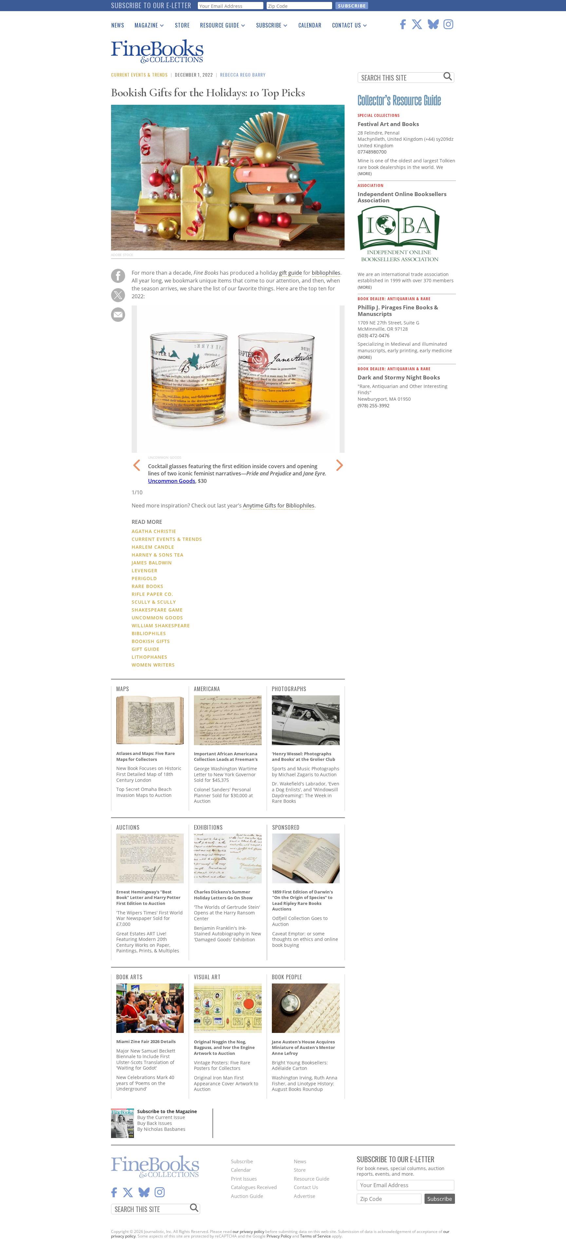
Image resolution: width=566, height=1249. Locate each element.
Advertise (304, 1196)
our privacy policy (248, 1231)
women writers (153, 665)
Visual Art (207, 977)
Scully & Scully (154, 602)
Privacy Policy (279, 1236)
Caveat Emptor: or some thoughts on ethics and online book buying (305, 939)
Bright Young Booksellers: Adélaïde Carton (300, 1065)
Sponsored (286, 827)
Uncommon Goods (171, 481)
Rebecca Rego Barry (243, 74)
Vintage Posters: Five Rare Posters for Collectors (222, 1065)
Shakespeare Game (157, 610)
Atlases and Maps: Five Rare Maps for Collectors (145, 756)
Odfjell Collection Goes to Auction (300, 921)
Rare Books (147, 586)
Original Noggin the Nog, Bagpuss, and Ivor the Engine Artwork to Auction (224, 1047)
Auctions (128, 827)
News (117, 25)
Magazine (143, 26)
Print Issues (244, 1178)
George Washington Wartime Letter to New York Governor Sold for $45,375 (225, 774)
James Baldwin (152, 563)
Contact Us (344, 26)
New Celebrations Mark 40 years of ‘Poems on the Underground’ (145, 1083)
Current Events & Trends (139, 74)
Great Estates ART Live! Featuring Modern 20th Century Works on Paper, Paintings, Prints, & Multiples (147, 942)
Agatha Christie (154, 531)
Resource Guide (217, 26)
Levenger (145, 570)
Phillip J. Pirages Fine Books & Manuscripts (398, 310)
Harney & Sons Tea (157, 555)
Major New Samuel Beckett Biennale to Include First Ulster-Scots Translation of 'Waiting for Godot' (145, 1059)
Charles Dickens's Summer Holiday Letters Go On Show (223, 895)
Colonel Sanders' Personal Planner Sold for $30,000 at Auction (223, 795)
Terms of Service (315, 1236)
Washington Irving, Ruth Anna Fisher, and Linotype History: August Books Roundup (304, 1083)
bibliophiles (326, 272)
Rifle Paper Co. (152, 594)
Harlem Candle (153, 547)
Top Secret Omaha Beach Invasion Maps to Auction (144, 792)
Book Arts (129, 977)
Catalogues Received (254, 1187)
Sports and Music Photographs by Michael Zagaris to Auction (305, 771)
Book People (287, 977)
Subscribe (266, 26)
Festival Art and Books (388, 124)
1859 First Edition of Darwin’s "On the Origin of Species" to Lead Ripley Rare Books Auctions (302, 900)
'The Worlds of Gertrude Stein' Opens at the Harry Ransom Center (227, 913)
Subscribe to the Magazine (167, 1111)
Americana (207, 689)
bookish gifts (151, 641)
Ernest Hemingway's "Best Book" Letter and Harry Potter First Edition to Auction (148, 897)
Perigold (144, 578)
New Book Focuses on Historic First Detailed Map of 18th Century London (148, 774)
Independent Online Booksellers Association (402, 197)
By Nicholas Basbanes (161, 1129)
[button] (137, 461)
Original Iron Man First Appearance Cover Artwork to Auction (226, 1083)
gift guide (290, 272)
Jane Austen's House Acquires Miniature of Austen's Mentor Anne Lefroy (303, 1047)
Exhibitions (208, 827)
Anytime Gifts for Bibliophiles (278, 505)
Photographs (289, 689)
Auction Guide (247, 1196)
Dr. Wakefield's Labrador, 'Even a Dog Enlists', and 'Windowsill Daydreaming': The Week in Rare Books (305, 792)
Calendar (310, 25)
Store (182, 25)
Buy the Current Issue (161, 1117)
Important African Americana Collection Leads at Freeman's (225, 756)
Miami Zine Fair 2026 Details (146, 1041)
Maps (122, 689)
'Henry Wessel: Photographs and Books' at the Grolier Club (303, 756)
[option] (238, 400)
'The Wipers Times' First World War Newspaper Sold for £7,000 (149, 918)
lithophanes (149, 657)
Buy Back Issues (154, 1123)
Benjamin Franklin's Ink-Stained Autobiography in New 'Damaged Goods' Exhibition (227, 934)
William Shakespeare (161, 625)
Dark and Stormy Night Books (399, 377)
